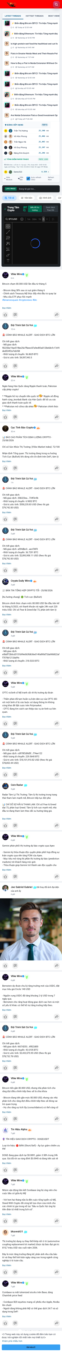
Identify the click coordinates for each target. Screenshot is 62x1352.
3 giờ (13, 585)
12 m (13, 329)
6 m (12, 278)
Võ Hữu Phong (20, 136)
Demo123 (18, 172)
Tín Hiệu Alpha (19, 1129)
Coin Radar (17, 785)
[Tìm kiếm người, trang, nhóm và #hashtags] (56, 4)
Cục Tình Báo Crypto (22, 427)
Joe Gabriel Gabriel (21, 887)
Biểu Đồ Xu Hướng (34, 208)
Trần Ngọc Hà (20, 142)
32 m (13, 431)
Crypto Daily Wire (20, 580)
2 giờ (13, 534)
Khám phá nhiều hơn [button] (12, 1341)
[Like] (31, 315)
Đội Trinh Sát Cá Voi (22, 325)
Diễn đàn (21, 178)
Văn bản (28, 198)
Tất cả (11, 198)
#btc (35, 300)
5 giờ (13, 687)
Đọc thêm (6, 308)
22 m (13, 380)
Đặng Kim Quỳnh (21, 153)
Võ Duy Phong (20, 147)
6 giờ (13, 840)
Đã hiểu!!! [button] (31, 1347)
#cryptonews (25, 300)
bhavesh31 (17, 1231)
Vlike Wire (16, 274)
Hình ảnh (46, 198)
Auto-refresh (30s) (36, 178)
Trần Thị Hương (21, 131)
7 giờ (13, 1133)
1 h (12, 483)
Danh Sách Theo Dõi (50, 208)
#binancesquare (10, 300)
